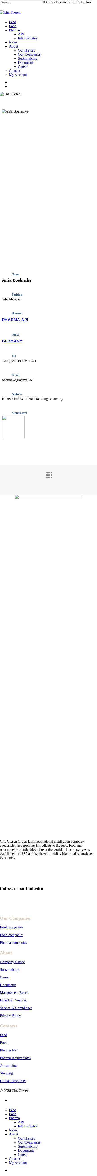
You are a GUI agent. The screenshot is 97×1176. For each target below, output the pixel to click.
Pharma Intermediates (15, 1058)
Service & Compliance (16, 1008)
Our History (26, 1138)
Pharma (14, 1118)
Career (4, 977)
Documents (8, 985)
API (21, 1122)
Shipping (6, 1073)
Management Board (14, 992)
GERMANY (12, 341)
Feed (3, 1035)
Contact (14, 1158)
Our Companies (29, 1142)
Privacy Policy (10, 1015)
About (13, 1134)
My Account (18, 1163)
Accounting (8, 1065)
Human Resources (13, 1081)
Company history (12, 962)
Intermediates (27, 1126)
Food (3, 1042)
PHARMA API (15, 319)
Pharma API (8, 1050)
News (13, 1130)
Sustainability (9, 969)
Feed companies (11, 927)
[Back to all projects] (53, 478)
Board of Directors (13, 1000)
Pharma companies (13, 942)
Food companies (11, 935)
